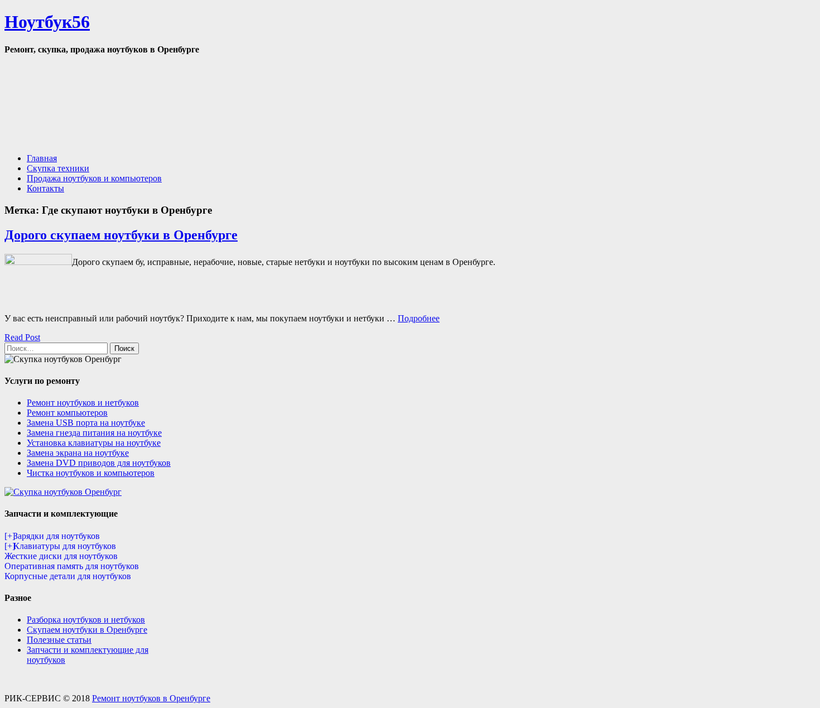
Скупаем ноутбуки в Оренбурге (87, 629)
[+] (8, 536)
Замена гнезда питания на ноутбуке (94, 432)
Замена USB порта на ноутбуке (86, 422)
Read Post (22, 337)
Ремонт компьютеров (67, 412)
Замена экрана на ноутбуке (78, 452)
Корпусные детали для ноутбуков (67, 576)
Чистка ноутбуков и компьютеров (91, 473)
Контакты (45, 188)
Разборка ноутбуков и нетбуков (86, 619)
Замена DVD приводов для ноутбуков (99, 463)
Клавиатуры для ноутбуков (64, 546)
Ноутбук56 (47, 22)
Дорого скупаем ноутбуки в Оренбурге (121, 235)
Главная (42, 158)
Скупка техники (58, 168)
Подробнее (419, 318)
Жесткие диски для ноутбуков (61, 556)
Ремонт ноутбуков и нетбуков (83, 402)
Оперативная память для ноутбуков (71, 566)
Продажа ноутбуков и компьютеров (94, 178)
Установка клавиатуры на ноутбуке (94, 442)
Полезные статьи (59, 639)
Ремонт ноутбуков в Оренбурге (151, 698)
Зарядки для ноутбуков (56, 536)
